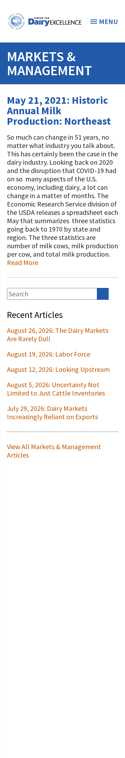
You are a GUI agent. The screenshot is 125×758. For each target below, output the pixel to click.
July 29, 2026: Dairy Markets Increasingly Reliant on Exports (52, 412)
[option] (45, 21)
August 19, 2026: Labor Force (48, 354)
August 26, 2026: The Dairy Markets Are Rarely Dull (57, 334)
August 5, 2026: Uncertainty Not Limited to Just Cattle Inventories (56, 388)
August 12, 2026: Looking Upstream (58, 369)
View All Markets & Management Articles (54, 450)
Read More (22, 262)
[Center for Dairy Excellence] (44, 21)
